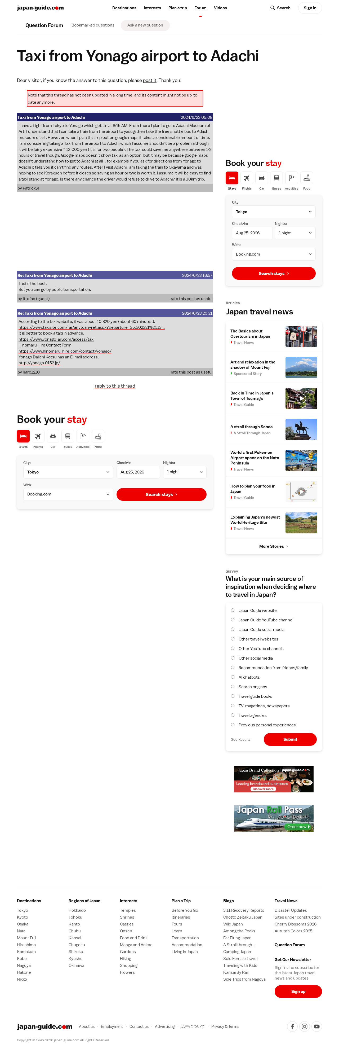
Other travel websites (258, 639)
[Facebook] (292, 1026)
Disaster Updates (291, 910)
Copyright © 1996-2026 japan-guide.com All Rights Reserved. (63, 1040)
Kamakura (26, 952)
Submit (290, 739)
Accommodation (187, 945)
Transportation (185, 938)
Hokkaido (77, 910)
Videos (220, 8)
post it (150, 80)
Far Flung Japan (237, 938)
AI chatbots (249, 677)
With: (27, 484)
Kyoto (22, 917)
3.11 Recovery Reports (243, 910)
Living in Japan (185, 952)
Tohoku (75, 917)
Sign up (298, 991)
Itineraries (181, 917)
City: (27, 462)
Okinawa (76, 965)
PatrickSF (31, 188)
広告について (193, 1026)
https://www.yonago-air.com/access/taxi (56, 339)
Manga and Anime (136, 945)
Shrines (127, 917)
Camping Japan (237, 952)
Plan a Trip (181, 900)
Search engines (253, 687)
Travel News (286, 900)
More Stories (271, 546)
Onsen (126, 931)
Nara (21, 931)
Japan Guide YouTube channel (266, 620)
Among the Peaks (239, 931)
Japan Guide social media (261, 629)
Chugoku (77, 945)
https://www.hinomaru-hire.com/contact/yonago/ (65, 351)
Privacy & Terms (225, 1026)
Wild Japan (233, 924)
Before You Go (185, 910)
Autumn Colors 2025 (294, 931)
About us (87, 1026)
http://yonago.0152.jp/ (39, 363)
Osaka (22, 924)
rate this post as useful (191, 298)
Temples (128, 910)
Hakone (24, 972)
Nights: (169, 462)
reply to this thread (115, 386)
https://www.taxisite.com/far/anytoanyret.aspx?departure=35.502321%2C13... (92, 327)
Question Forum (290, 944)
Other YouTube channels (261, 648)
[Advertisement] (115, 231)
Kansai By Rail (235, 972)
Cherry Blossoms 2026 (295, 924)
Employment (112, 1026)
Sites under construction (298, 917)
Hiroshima (26, 945)
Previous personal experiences (267, 725)
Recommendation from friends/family (273, 667)
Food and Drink (134, 938)
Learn (177, 931)
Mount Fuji (26, 938)
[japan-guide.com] (40, 8)
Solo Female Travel (240, 959)
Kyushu (76, 959)
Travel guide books (255, 696)
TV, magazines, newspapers (264, 706)
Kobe (22, 959)
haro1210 (31, 372)
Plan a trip (177, 8)
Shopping (128, 965)
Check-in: (124, 462)
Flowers (127, 972)
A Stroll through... (239, 945)
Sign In (310, 8)
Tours (177, 924)
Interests (152, 8)
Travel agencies (253, 715)
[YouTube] (316, 1026)
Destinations (124, 8)
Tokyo (22, 910)
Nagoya (24, 965)
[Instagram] (304, 1026)
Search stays (159, 494)
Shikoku (76, 952)
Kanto (74, 924)
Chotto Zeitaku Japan (242, 917)
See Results (241, 739)
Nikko (22, 979)
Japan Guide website (258, 610)
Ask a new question (145, 25)
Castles (127, 924)
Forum (200, 8)
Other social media (256, 658)
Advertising (165, 1026)
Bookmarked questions (93, 25)
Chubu (75, 931)
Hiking (125, 959)
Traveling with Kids (240, 965)
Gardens (128, 952)
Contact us (139, 1026)
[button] (92, 901)
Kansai (75, 938)
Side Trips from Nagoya (244, 979)
